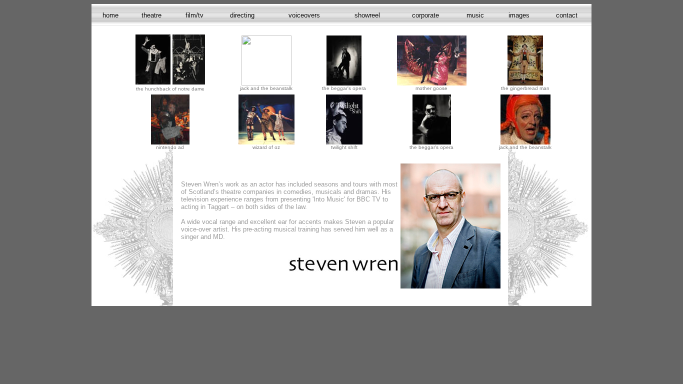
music (475, 15)
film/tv (195, 15)
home (110, 15)
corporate (425, 15)
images (519, 15)
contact (567, 15)
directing (242, 15)
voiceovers (304, 15)
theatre (152, 15)
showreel (367, 15)
